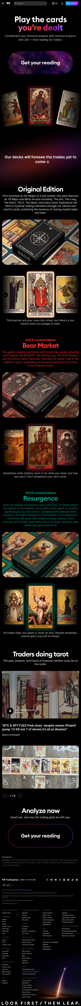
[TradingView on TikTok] (72, 879)
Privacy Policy (27, 985)
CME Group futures (28, 940)
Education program (68, 936)
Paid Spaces (47, 949)
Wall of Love (47, 915)
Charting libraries (68, 915)
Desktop (5, 983)
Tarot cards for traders (30, 971)
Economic (5, 951)
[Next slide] (20, 796)
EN (56, 3)
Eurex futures (26, 942)
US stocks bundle (28, 944)
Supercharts (6, 913)
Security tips (26, 992)
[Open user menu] (62, 3)
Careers (24, 960)
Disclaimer (25, 983)
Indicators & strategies (50, 942)
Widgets (65, 913)
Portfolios (5, 965)
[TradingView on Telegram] (68, 879)
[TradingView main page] (8, 3)
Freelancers (47, 947)
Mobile (4, 980)
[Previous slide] (5, 796)
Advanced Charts (68, 920)
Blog (23, 956)
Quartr (30, 900)
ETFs (3, 922)
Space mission (27, 953)
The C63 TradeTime (29, 974)
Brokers (24, 929)
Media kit (25, 963)
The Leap (25, 933)
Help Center (26, 958)
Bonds (4, 924)
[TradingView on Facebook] (51, 879)
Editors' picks (47, 936)
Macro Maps (6, 971)
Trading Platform (67, 922)
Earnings (5, 953)
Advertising (66, 929)
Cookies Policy (27, 987)
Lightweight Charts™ (69, 917)
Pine (3, 933)
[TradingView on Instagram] (59, 879)
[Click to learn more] (47, 161)
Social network (48, 913)
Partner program (67, 933)
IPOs (3, 958)
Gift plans (25, 920)
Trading (45, 931)
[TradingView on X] (47, 879)
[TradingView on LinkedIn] (64, 879)
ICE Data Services (26, 890)
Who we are (26, 951)
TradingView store (28, 969)
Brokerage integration (69, 931)
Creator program (48, 920)
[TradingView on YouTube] (55, 879)
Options (4, 969)
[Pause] (74, 714)
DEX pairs (5, 931)
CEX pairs (5, 929)
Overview (25, 926)
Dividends (5, 956)
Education (46, 933)
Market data (26, 917)
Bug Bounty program (29, 994)
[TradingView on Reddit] (76, 879)
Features (25, 913)
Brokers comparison (29, 931)
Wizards (45, 944)
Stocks (4, 919)
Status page (26, 997)
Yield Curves (6, 967)
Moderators (47, 924)
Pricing (24, 915)
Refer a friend (47, 917)
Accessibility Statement (30, 990)
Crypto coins (6, 926)
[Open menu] (3, 3)
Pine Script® (6, 974)
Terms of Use (26, 980)
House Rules (47, 922)
